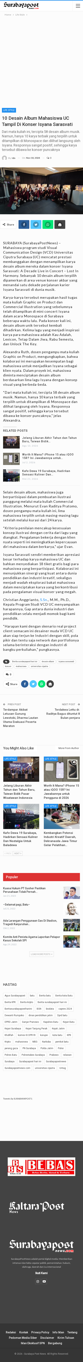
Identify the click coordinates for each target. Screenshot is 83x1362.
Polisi (61, 1048)
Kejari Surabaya (13, 1028)
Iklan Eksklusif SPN (33, 1343)
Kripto (8, 1041)
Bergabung (55, 1343)
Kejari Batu (69, 1022)
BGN (39, 1008)
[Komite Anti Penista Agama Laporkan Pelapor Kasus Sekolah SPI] (71, 941)
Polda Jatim (47, 1048)
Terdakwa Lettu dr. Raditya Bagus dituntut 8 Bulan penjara (63, 714)
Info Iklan (58, 1332)
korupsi (44, 1035)
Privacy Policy (40, 1332)
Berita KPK (10, 1002)
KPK (69, 1035)
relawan (67, 1055)
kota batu (57, 1035)
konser (8, 666)
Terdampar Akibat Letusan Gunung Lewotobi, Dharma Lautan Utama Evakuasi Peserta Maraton (20, 718)
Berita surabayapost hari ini (24, 661)
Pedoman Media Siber (23, 1337)
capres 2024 (65, 1008)
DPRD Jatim (11, 1022)
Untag (62, 1068)
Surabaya (9, 1061)
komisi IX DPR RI (27, 1035)
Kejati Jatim (58, 1028)
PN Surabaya (29, 1048)
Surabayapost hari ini (30, 1061)
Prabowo (53, 1055)
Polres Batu (11, 1055)
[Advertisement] (41, 60)
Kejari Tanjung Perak (36, 1028)
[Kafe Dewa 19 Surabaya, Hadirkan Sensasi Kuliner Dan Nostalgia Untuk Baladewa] (11, 475)
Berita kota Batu (64, 995)
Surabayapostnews (56, 1061)
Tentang (72, 1332)
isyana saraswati (66, 661)
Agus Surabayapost (15, 995)
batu (32, 995)
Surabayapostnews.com (17, 1068)
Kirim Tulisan (66, 1337)
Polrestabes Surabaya (33, 1055)
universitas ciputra (39, 666)
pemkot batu (62, 1041)
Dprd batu (62, 1015)
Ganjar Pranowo (30, 1022)
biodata (50, 1008)
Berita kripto (26, 1002)
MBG (34, 1041)
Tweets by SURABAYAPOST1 (17, 1098)
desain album (48, 661)
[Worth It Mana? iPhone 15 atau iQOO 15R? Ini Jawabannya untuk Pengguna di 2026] (11, 459)
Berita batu (45, 995)
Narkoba (46, 1041)
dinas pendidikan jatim (41, 1015)
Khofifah (9, 1035)
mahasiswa (21, 666)
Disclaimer (47, 1337)
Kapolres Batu (50, 1022)
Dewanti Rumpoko (14, 1015)
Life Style (9, 110)
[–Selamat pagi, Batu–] (71, 909)
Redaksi (11, 1332)
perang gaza (11, 1048)
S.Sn (43, 599)
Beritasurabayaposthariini (18, 1008)
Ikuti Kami (41, 1273)
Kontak (23, 1332)
